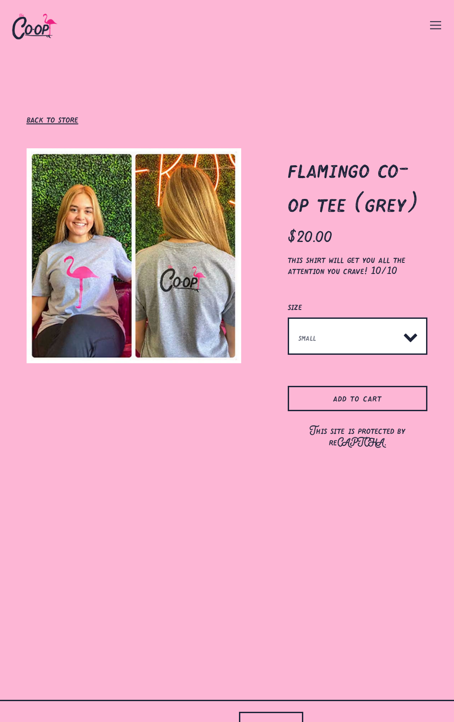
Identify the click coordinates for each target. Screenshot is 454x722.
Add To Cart (357, 396)
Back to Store (52, 117)
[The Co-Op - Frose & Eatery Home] (43, 25)
